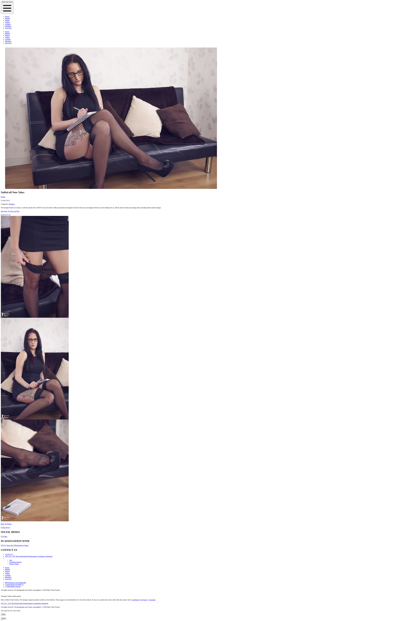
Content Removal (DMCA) (14, 584)
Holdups (12, 204)
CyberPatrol (135, 600)
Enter (3, 614)
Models (7, 18)
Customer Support (15, 562)
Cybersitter (151, 600)
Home (7, 16)
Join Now (8, 28)
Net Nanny (143, 600)
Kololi (3, 197)
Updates (8, 24)
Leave (3, 618)
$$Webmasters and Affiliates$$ (15, 583)
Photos (7, 20)
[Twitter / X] (4, 536)
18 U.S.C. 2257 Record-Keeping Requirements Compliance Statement (28, 556)
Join (10, 560)
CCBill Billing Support (13, 586)
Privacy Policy (14, 564)
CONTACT (9, 554)
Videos (7, 22)
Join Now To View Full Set (10, 211)
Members (8, 26)
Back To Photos (6, 524)
